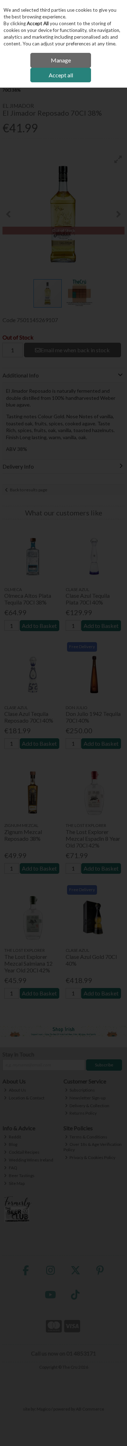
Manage (61, 60)
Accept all (61, 75)
